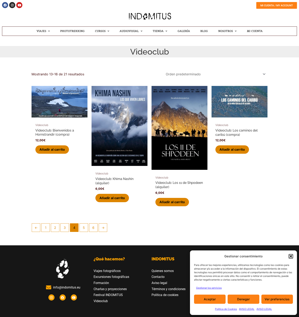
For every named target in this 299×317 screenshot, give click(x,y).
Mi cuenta (255, 31)
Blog (204, 31)
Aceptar (210, 299)
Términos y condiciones (169, 289)
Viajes (41, 31)
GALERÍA (184, 31)
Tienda (158, 31)
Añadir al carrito (52, 149)
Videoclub (101, 301)
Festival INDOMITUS (108, 295)
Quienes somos (163, 271)
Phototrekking (72, 31)
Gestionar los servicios (209, 287)
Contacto (158, 277)
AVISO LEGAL (246, 308)
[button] (291, 256)
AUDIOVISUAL (129, 31)
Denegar (243, 299)
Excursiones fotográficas (111, 277)
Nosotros (225, 31)
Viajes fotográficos (107, 271)
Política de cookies (165, 295)
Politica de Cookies (226, 308)
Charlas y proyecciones (110, 289)
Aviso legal (159, 283)
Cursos (100, 31)
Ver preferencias (277, 299)
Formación (101, 283)
